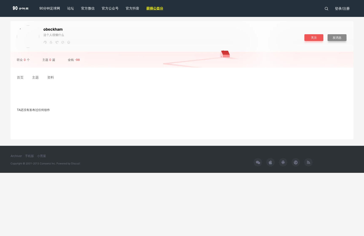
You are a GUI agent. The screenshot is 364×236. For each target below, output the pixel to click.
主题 (35, 77)
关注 (314, 37)
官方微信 (88, 8)
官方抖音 (132, 8)
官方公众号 (110, 8)
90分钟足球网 (49, 8)
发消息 (337, 37)
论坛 (70, 8)
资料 (50, 77)
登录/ (339, 8)
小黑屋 (41, 156)
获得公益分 (154, 8)
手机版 (29, 156)
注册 (346, 8)
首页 (20, 77)
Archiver (16, 156)
